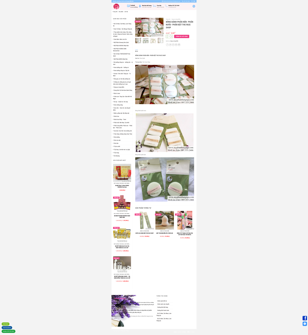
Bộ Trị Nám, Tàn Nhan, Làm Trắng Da (122, 25)
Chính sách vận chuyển (163, 304)
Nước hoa (116, 116)
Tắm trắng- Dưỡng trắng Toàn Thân (123, 134)
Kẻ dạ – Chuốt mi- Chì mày (121, 102)
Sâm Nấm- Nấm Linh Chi (120, 39)
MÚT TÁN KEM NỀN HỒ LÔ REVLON (164, 233)
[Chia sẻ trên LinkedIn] (179, 44)
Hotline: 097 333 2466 (8, 331)
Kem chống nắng (118, 105)
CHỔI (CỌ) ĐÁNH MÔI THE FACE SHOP (144, 233)
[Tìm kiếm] (194, 6)
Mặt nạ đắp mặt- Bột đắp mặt (121, 113)
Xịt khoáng (117, 156)
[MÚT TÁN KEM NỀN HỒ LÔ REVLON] (164, 220)
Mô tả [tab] (136, 51)
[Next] (160, 27)
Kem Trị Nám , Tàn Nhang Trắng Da (123, 29)
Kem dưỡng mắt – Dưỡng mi (121, 67)
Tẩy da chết (117, 146)
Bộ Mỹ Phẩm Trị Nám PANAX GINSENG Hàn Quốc (122, 186)
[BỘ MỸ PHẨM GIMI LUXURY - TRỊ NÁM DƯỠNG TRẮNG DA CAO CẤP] (122, 264)
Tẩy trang (116, 152)
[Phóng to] (137, 34)
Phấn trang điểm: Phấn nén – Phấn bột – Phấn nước (122, 126)
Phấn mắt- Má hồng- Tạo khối (121, 122)
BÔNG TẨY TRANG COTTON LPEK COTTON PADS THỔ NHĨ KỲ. (185, 234)
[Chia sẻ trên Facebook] (167, 44)
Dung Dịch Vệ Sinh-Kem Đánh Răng (123, 90)
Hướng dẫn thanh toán (163, 310)
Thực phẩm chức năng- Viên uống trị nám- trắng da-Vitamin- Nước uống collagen (122, 34)
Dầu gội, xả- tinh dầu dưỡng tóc (122, 79)
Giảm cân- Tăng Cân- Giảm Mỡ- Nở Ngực (122, 97)
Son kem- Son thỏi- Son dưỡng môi (123, 131)
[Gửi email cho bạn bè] (173, 44)
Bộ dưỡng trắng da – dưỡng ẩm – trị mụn (123, 63)
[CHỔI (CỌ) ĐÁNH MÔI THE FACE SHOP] (144, 220)
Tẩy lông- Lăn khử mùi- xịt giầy (122, 149)
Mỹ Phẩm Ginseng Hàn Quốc (121, 42)
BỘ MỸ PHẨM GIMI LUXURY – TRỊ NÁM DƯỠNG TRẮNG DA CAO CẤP (122, 277)
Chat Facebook (7, 327)
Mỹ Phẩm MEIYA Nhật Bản (121, 59)
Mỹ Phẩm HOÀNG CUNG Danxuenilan (119, 50)
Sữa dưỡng (117, 137)
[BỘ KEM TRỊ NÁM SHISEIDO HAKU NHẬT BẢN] (122, 203)
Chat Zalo (5, 324)
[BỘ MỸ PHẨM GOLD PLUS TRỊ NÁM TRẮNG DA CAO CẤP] (122, 233)
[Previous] (137, 27)
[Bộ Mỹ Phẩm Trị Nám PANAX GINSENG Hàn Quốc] (122, 173)
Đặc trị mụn (117, 93)
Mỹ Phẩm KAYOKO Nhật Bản (121, 45)
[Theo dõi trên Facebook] (191, 1)
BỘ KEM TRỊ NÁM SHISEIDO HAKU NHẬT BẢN (122, 216)
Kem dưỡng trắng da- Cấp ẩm (121, 70)
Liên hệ (126, 11)
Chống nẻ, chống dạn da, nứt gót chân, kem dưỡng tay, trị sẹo (122, 83)
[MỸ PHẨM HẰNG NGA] (119, 6)
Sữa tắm (116, 143)
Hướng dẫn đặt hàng (162, 307)
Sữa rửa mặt (117, 140)
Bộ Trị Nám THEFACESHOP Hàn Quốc (121, 55)
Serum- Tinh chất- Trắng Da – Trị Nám (122, 74)
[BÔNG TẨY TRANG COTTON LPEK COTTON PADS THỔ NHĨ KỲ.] (184, 220)
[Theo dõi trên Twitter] (194, 1)
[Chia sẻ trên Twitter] (170, 44)
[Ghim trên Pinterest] (176, 44)
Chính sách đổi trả (162, 301)
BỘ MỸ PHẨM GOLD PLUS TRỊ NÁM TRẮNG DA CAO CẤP (122, 246)
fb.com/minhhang (134, 7)
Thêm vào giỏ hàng (182, 36)
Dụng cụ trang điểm (119, 87)
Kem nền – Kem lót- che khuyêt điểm (121, 109)
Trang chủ (115, 11)
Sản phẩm (121, 11)
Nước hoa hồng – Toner (120, 119)
